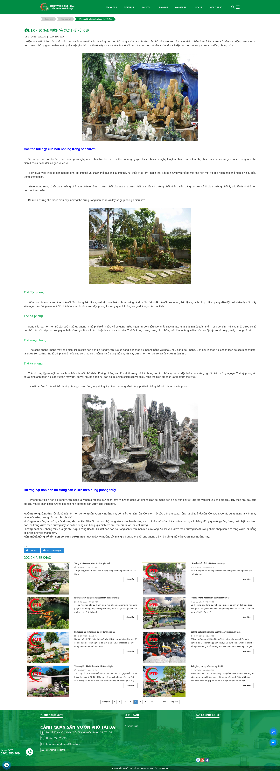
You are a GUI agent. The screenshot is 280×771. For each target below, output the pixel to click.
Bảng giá (163, 7)
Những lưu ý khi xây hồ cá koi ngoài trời (207, 666)
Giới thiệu (129, 7)
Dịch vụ (146, 7)
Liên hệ (198, 7)
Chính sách (132, 726)
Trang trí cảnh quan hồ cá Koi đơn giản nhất (92, 563)
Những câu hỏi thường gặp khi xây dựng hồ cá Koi (94, 632)
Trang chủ (49, 19)
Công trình (181, 7)
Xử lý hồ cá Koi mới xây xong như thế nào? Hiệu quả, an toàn (215, 632)
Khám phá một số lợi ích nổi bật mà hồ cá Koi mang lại (96, 597)
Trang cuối (174, 702)
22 (152, 702)
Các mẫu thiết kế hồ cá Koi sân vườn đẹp (208, 563)
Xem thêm (130, 579)
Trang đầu (106, 702)
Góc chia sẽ (66, 19)
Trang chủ (111, 7)
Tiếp (164, 702)
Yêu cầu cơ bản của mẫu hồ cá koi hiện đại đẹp (210, 597)
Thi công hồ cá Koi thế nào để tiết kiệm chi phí (93, 666)
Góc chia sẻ (216, 7)
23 (157, 702)
